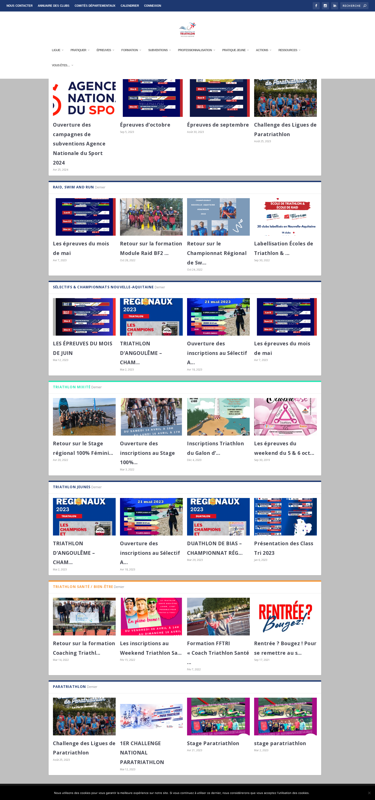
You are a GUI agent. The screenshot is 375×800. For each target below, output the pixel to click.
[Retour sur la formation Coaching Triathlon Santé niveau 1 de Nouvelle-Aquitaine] (84, 616)
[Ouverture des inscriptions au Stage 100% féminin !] (151, 417)
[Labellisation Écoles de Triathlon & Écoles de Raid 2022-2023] (285, 217)
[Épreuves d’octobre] (151, 98)
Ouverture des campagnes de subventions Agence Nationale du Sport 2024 (79, 143)
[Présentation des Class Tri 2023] (285, 517)
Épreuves (104, 50)
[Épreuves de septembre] (218, 98)
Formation (129, 50)
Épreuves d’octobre (145, 124)
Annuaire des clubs (53, 5)
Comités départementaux (95, 5)
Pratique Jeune (233, 50)
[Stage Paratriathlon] (218, 716)
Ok (316, 793)
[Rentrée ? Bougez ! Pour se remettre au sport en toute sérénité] (285, 616)
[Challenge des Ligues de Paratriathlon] (285, 98)
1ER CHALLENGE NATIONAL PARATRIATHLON (142, 753)
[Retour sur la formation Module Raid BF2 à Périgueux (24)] (151, 217)
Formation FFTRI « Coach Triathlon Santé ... (218, 653)
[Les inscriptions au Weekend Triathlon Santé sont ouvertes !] (151, 616)
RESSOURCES (287, 50)
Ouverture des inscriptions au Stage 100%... (147, 453)
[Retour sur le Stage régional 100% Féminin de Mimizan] (84, 417)
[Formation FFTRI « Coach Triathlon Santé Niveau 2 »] (218, 616)
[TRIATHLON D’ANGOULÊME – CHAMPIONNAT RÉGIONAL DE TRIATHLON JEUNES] (151, 317)
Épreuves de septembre (218, 124)
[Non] (369, 793)
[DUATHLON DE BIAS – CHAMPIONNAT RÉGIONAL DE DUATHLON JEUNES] (218, 517)
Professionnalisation (195, 50)
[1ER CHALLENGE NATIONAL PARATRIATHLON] (151, 716)
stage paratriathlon (280, 743)
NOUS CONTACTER (20, 5)
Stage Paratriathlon (213, 743)
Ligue (56, 50)
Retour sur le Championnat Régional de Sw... (217, 253)
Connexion (152, 5)
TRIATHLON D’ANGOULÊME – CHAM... (141, 353)
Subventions (158, 50)
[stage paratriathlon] (285, 716)
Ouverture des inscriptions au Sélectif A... (217, 353)
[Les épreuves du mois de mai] (84, 217)
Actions (262, 50)
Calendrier (130, 5)
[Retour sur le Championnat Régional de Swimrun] (218, 217)
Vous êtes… (61, 65)
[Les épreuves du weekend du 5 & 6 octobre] (285, 417)
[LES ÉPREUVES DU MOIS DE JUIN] (84, 317)
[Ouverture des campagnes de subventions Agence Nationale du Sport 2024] (84, 98)
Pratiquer (78, 50)
